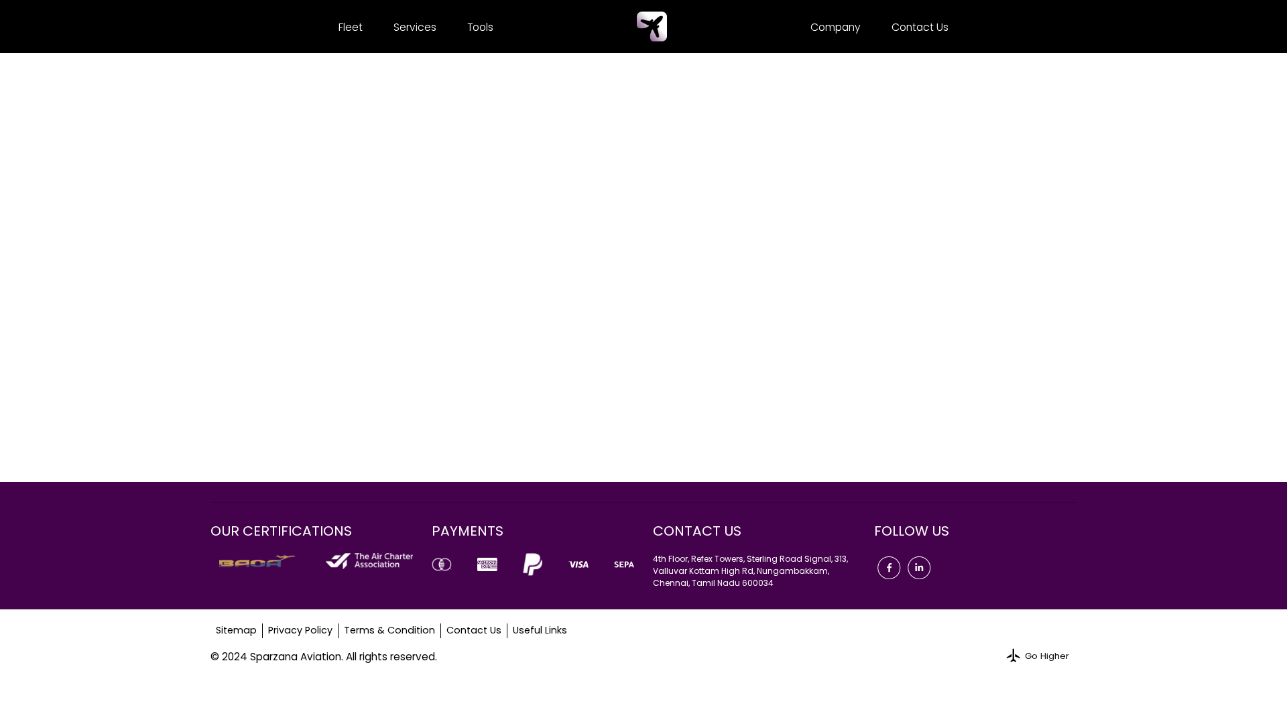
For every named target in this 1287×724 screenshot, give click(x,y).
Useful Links (540, 630)
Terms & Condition (389, 630)
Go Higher (1047, 656)
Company (835, 27)
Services (414, 27)
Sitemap (236, 630)
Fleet (351, 27)
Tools (480, 27)
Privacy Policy (300, 630)
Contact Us (920, 27)
